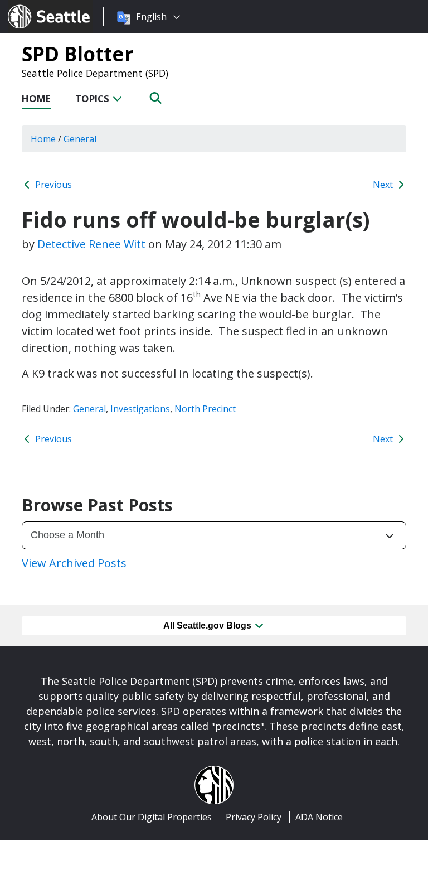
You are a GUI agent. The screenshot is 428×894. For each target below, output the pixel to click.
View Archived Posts (74, 563)
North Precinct (205, 409)
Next (384, 184)
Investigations (140, 409)
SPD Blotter (77, 53)
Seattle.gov (31, 6)
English (151, 17)
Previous (52, 184)
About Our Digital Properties (151, 817)
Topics (93, 98)
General (89, 409)
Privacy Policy (253, 817)
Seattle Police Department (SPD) (95, 73)
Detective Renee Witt (91, 244)
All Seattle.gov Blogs (208, 625)
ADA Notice (319, 817)
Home (36, 98)
